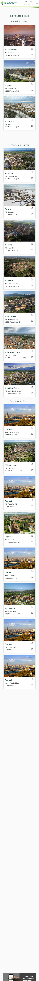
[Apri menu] (37, 3)
